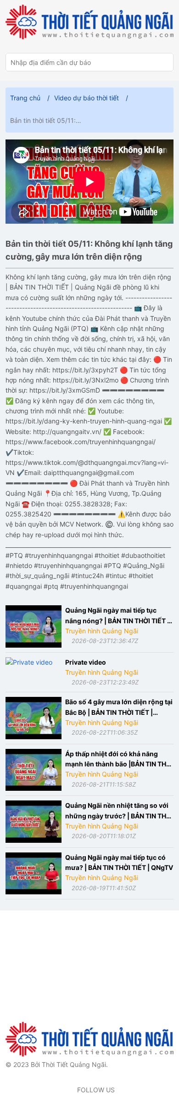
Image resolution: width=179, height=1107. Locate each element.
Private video (85, 662)
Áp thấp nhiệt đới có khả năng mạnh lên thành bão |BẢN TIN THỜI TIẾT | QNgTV (119, 760)
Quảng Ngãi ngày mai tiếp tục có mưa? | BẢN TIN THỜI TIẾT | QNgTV (119, 862)
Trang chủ (25, 98)
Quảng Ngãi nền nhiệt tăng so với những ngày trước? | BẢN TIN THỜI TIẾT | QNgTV (119, 811)
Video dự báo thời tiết (86, 98)
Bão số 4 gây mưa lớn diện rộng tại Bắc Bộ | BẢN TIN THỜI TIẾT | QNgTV (119, 708)
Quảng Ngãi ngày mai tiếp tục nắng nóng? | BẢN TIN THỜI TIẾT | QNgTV (117, 616)
